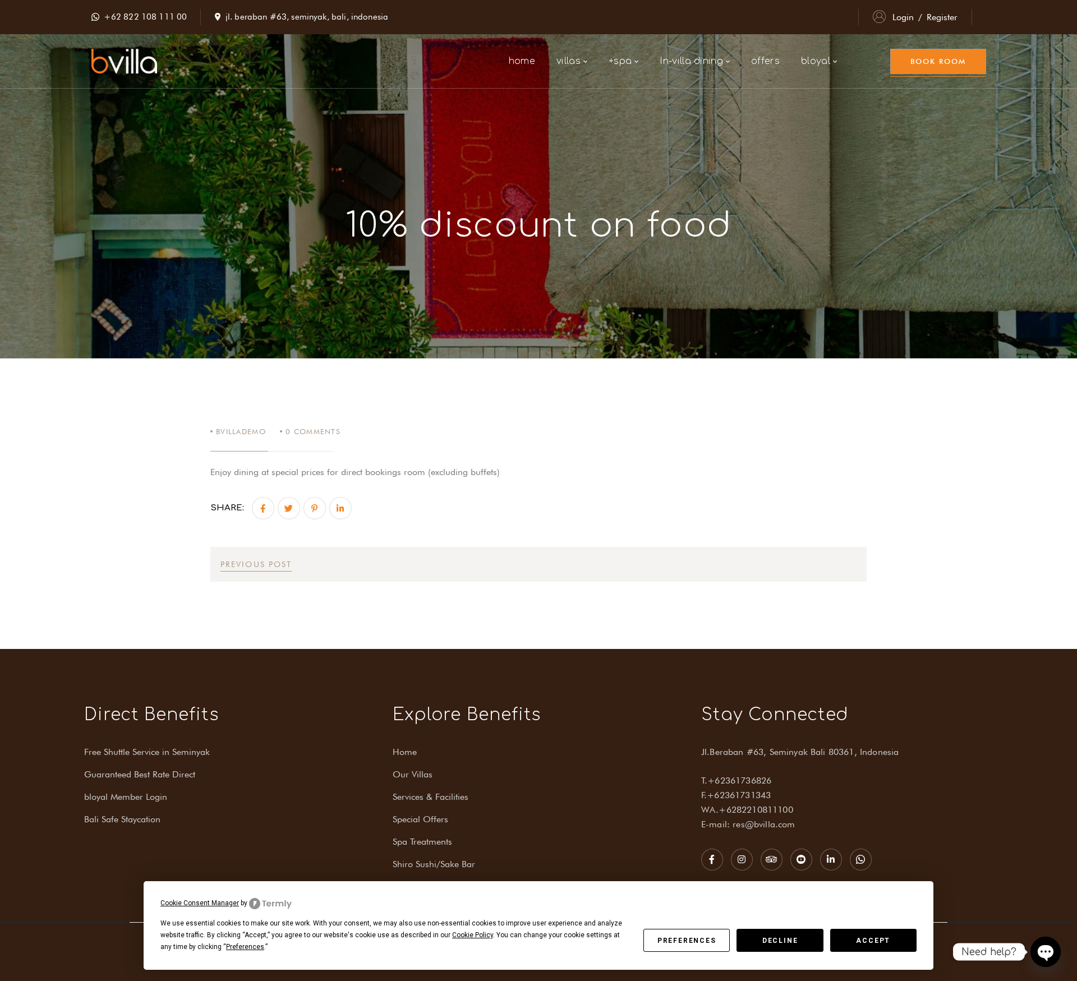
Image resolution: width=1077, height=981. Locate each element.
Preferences (686, 941)
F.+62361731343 (736, 795)
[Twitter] (289, 508)
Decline (780, 941)
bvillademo (241, 431)
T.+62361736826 (736, 780)
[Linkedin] (340, 508)
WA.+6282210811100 (747, 809)
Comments (313, 431)
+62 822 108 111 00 (145, 17)
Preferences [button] (245, 947)
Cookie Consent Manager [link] (199, 903)
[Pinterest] (314, 508)
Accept (873, 941)
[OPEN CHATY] (1045, 952)
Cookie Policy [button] (472, 935)
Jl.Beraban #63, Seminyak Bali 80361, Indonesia (800, 752)
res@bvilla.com (764, 824)
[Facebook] (263, 508)
